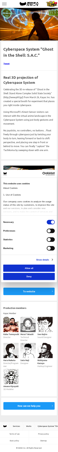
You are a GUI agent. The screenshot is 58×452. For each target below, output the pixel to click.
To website (29, 291)
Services (16, 426)
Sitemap (43, 441)
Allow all (29, 268)
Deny (29, 276)
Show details (42, 260)
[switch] (51, 231)
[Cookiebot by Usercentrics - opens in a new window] (42, 174)
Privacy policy (43, 434)
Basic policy (14, 441)
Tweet (6, 64)
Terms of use (14, 434)
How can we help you (29, 406)
